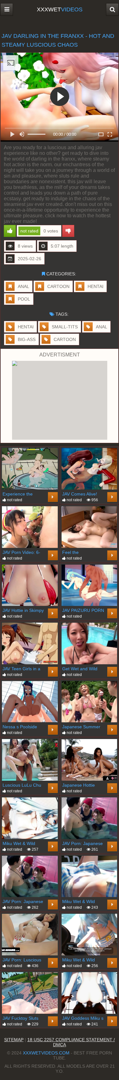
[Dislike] (68, 231)
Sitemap (13, 1039)
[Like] (10, 231)
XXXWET (60, 9)
